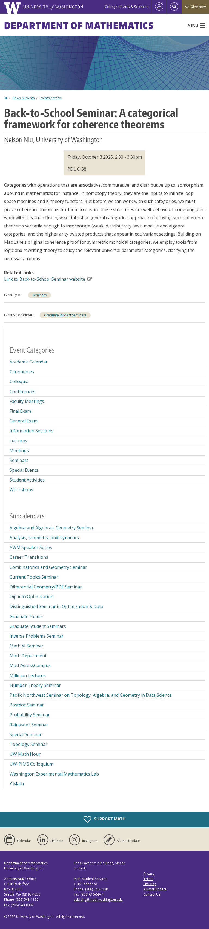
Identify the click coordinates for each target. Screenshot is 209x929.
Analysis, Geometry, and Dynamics (44, 538)
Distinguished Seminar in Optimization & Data (56, 606)
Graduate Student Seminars (65, 315)
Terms (148, 878)
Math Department (28, 656)
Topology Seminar (28, 744)
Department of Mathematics (79, 25)
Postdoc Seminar (27, 705)
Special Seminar (26, 734)
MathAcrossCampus (30, 665)
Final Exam (20, 411)
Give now (198, 6)
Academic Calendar (29, 362)
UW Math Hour (25, 754)
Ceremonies (22, 372)
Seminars (39, 295)
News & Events (23, 98)
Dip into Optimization (31, 597)
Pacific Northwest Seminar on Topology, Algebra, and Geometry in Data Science (91, 695)
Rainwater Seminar (29, 725)
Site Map (149, 884)
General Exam (24, 421)
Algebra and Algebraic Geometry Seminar (52, 528)
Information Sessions (31, 431)
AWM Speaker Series (31, 547)
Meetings (19, 450)
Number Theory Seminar (35, 685)
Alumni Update (155, 889)
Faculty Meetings (27, 401)
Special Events (24, 470)
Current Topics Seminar (34, 577)
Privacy (148, 873)
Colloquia (19, 381)
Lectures (18, 441)
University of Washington (35, 916)
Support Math (109, 819)
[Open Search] (174, 7)
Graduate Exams (26, 616)
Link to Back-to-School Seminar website (44, 279)
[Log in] (159, 7)
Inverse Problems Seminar (36, 636)
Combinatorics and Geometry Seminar (48, 567)
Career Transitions (29, 557)
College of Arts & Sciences (126, 6)
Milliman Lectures (28, 675)
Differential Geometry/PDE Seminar (46, 587)
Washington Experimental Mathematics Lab (54, 774)
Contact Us (151, 894)
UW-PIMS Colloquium (31, 764)
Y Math (17, 784)
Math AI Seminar (27, 646)
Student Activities (27, 480)
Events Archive (51, 98)
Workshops (21, 490)
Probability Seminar (30, 715)
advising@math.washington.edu (98, 899)
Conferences (22, 391)
